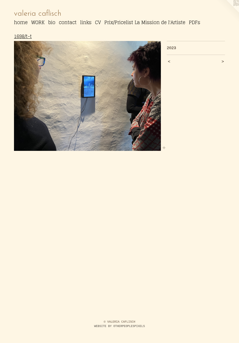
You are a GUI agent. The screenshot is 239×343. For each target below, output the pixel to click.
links (86, 22)
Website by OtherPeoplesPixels (119, 326)
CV (98, 22)
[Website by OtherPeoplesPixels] (227, 11)
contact (68, 22)
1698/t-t (23, 36)
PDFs (194, 22)
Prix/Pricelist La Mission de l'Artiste (144, 22)
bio (51, 22)
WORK (38, 22)
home (21, 22)
